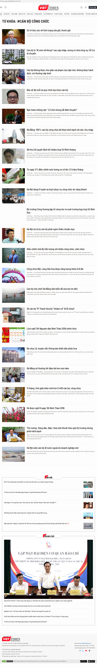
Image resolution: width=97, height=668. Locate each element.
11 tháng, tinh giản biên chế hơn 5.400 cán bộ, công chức (54, 388)
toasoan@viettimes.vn (84, 643)
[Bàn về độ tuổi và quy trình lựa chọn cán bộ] (13, 96)
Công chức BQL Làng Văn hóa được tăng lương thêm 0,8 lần (55, 268)
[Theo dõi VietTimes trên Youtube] (86, 651)
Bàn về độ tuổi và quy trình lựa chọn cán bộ (47, 89)
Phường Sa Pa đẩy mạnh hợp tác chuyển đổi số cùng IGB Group (25, 513)
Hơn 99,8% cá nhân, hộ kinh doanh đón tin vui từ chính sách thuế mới (27, 606)
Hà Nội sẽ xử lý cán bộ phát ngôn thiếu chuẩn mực (51, 229)
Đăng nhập (92, 7)
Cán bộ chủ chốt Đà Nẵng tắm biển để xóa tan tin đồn (52, 288)
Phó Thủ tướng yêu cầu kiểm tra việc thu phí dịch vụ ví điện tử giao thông (28, 482)
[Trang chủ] (1, 14)
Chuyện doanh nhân (77, 14)
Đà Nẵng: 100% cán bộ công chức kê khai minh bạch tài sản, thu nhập (60, 129)
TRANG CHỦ (49, 536)
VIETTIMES (48, 7)
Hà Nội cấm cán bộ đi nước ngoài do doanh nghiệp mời (53, 447)
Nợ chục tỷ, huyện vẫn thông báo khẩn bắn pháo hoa (52, 348)
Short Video (58, 14)
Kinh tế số (22, 14)
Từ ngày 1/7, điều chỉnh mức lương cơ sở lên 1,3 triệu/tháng (55, 169)
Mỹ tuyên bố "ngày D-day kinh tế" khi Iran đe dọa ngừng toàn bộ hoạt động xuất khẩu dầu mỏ (35, 523)
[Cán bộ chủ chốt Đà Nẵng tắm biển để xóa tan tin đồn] (13, 295)
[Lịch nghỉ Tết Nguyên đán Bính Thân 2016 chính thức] (13, 335)
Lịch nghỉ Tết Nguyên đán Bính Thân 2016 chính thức (52, 328)
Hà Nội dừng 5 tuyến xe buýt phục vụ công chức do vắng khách (57, 189)
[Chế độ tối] (85, 7)
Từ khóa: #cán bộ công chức (25, 21)
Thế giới (66, 14)
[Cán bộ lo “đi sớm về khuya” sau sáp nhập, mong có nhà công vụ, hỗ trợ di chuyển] (13, 56)
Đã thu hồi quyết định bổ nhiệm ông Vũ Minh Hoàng (51, 149)
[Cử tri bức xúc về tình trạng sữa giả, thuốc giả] (13, 36)
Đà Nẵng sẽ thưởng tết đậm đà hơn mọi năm (48, 368)
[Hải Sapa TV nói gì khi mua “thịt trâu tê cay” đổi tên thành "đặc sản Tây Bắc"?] (88, 505)
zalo (83, 650)
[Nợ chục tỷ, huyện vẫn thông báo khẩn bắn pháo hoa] (13, 354)
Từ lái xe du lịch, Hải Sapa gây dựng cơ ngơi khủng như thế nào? (25, 492)
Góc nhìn (14, 14)
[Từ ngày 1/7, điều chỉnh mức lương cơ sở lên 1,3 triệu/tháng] (13, 175)
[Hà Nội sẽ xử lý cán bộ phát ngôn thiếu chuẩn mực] (13, 235)
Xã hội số (7, 14)
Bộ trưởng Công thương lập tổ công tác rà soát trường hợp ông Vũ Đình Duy (61, 211)
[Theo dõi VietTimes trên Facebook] (80, 650)
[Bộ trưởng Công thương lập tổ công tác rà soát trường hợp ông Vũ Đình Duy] (13, 215)
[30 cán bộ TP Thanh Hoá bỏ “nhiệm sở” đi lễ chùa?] (13, 315)
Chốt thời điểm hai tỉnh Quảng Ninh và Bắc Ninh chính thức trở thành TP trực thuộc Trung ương (36, 616)
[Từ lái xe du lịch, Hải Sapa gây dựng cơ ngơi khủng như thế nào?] (88, 495)
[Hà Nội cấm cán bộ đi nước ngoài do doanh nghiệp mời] (13, 454)
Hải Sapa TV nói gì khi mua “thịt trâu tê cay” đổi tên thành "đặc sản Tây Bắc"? (30, 503)
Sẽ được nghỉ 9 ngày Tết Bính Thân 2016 (45, 408)
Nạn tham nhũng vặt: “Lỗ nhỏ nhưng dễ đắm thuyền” (52, 109)
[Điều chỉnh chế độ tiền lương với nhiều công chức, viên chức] (13, 255)
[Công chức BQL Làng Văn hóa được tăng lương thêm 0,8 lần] (13, 275)
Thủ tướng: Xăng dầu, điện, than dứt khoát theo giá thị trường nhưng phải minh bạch (60, 429)
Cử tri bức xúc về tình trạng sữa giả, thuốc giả (48, 30)
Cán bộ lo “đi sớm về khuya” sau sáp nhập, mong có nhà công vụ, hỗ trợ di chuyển (61, 52)
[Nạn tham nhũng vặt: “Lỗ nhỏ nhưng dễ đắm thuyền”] (13, 116)
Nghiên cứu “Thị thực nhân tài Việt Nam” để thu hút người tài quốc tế (27, 611)
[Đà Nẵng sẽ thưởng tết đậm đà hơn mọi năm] (13, 374)
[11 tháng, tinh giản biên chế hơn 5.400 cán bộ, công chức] (13, 394)
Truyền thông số (91, 14)
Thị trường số (48, 14)
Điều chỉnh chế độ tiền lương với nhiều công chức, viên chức (55, 249)
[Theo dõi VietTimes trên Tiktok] (89, 651)
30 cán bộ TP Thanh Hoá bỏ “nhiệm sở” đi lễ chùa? (50, 308)
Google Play (91, 661)
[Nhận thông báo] (81, 7)
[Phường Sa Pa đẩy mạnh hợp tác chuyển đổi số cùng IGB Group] (88, 515)
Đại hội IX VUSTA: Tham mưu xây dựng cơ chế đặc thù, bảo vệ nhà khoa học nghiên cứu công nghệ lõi (38, 601)
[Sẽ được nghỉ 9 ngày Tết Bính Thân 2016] (13, 414)
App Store (83, 661)
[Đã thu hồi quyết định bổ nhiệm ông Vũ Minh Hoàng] (13, 156)
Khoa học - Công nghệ (34, 14)
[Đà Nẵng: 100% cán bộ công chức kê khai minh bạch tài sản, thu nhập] (13, 136)
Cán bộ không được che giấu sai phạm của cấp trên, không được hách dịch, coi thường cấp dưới (60, 72)
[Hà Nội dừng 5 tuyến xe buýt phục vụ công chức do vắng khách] (13, 195)
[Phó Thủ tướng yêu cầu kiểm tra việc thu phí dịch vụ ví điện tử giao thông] (88, 484)
